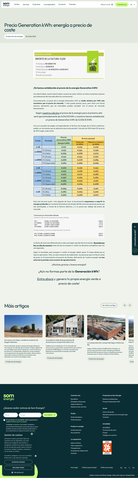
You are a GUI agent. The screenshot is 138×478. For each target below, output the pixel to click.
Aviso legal (74, 467)
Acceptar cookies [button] (18, 462)
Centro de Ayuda (108, 412)
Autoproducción (76, 430)
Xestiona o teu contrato (78, 407)
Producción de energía (14, 36)
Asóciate (74, 453)
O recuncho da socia (109, 430)
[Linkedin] (35, 456)
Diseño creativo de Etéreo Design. (100, 475)
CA (125, 468)
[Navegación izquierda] (124, 305)
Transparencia (75, 448)
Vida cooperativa (76, 445)
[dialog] (18, 453)
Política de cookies (107, 467)
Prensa (105, 433)
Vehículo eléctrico (76, 404)
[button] (18, 472)
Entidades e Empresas (78, 402)
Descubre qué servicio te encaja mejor (115, 415)
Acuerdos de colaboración (79, 451)
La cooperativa (49, 4)
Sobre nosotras (76, 443)
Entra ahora (45, 279)
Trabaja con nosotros (110, 435)
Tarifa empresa (76, 420)
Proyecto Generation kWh (111, 402)
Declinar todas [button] (18, 468)
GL (131, 4)
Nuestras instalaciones (110, 399)
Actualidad (106, 427)
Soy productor (75, 433)
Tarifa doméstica (76, 417)
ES (121, 468)
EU (134, 468)
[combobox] (32, 434)
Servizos (26, 4)
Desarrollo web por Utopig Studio (123, 475)
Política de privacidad (89, 467)
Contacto (106, 417)
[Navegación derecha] (129, 305)
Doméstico (74, 399)
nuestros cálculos (50, 113)
